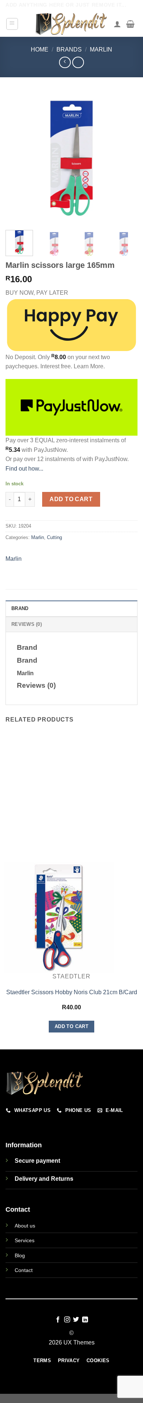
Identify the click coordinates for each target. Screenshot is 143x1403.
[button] (12, 24)
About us (25, 1226)
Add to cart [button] (71, 1026)
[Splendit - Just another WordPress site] (71, 24)
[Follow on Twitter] (76, 1320)
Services (24, 1240)
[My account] (117, 24)
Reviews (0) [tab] (26, 624)
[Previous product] (78, 62)
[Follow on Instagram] (67, 1320)
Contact (24, 1270)
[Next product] (64, 62)
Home (39, 49)
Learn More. (89, 366)
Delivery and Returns (44, 1179)
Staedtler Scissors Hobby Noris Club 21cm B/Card (71, 992)
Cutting (54, 537)
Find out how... (24, 468)
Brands (69, 49)
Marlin (101, 49)
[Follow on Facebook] (58, 1320)
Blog (20, 1255)
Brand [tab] (19, 608)
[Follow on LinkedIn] (85, 1320)
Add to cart (71, 499)
